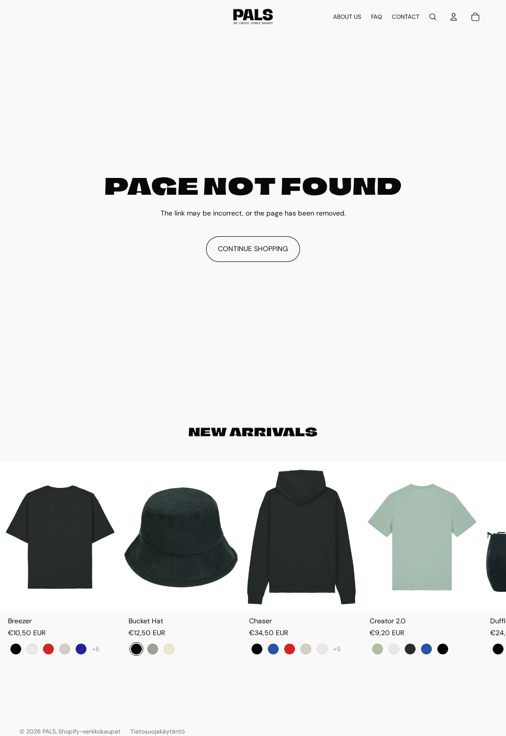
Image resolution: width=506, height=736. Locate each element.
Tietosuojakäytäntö (157, 732)
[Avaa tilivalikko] (453, 17)
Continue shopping (253, 248)
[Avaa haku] (433, 17)
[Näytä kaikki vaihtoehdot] (95, 649)
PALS (49, 732)
